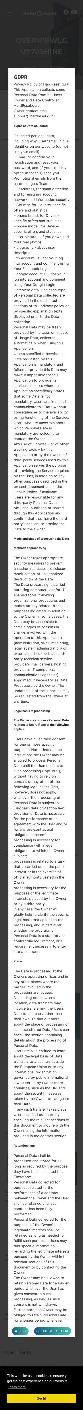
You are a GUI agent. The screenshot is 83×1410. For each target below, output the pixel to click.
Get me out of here (52, 1331)
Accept (20, 1331)
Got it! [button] (41, 1398)
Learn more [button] (17, 1387)
